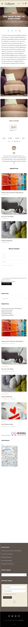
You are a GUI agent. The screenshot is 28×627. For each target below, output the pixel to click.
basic (4, 138)
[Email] (19, 30)
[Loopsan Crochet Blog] (9, 4)
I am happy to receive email (9, 594)
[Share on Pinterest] (20, 141)
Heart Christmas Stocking (6, 313)
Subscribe (7, 597)
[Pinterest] (16, 30)
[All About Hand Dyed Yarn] (14, 229)
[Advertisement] (14, 486)
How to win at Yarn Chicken (7, 216)
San (14, 153)
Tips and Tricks (5, 366)
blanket (10, 138)
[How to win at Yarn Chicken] (14, 205)
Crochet (14, 12)
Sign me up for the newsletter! (9, 281)
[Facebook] (9, 616)
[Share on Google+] (17, 141)
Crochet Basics (4, 338)
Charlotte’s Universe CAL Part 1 (7, 315)
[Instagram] (15, 616)
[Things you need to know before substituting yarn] (14, 181)
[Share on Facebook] (8, 30)
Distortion (20, 620)
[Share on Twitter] (12, 30)
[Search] (22, 3)
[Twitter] (12, 616)
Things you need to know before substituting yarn (12, 192)
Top (14, 624)
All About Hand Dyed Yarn (6, 240)
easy (23, 138)
